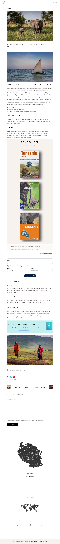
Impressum (34, 541)
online (46, 300)
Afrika (9, 370)
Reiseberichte (15, 370)
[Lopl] (30, 195)
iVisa (18, 302)
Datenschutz (43, 541)
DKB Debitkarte (24, 330)
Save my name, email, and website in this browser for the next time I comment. (25, 420)
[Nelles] (30, 164)
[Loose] (30, 226)
